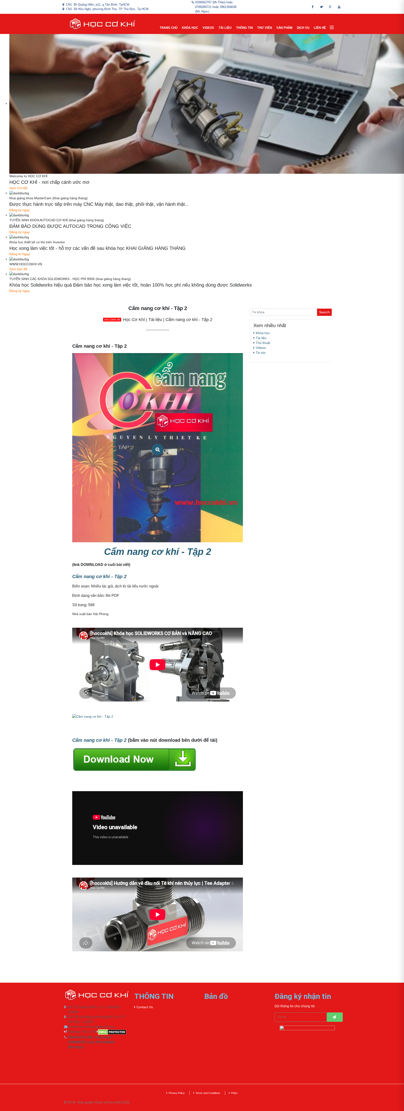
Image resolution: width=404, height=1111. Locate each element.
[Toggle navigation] (331, 27)
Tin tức (261, 352)
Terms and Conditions (207, 1093)
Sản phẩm (284, 28)
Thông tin (244, 28)
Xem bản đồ (18, 269)
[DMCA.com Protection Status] (113, 1032)
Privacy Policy (177, 1093)
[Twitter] (321, 7)
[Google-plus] (330, 7)
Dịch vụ (303, 28)
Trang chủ (168, 28)
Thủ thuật (263, 343)
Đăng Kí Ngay (19, 254)
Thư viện (264, 28)
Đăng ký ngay (19, 210)
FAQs (234, 1093)
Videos (208, 28)
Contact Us (145, 1007)
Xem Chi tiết (18, 188)
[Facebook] (313, 7)
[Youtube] (339, 7)
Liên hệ (320, 28)
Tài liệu (225, 28)
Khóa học (190, 28)
